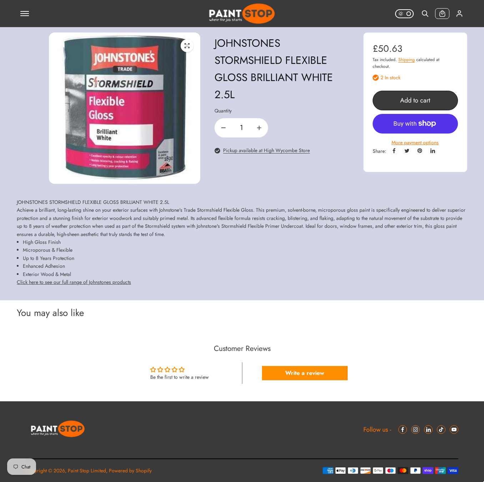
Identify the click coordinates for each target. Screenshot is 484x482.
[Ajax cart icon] (442, 13)
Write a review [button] (304, 373)
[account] (459, 13)
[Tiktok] (441, 429)
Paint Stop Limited (87, 470)
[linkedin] (428, 429)
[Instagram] (415, 429)
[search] (425, 13)
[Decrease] (223, 127)
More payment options (415, 142)
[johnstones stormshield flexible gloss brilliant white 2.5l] (187, 46)
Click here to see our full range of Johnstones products (74, 282)
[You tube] (454, 429)
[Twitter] (407, 150)
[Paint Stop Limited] (242, 13)
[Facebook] (394, 150)
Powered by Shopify (130, 470)
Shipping (406, 59)
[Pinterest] (419, 150)
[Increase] (259, 127)
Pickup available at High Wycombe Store (266, 150)
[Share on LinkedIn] (432, 150)
